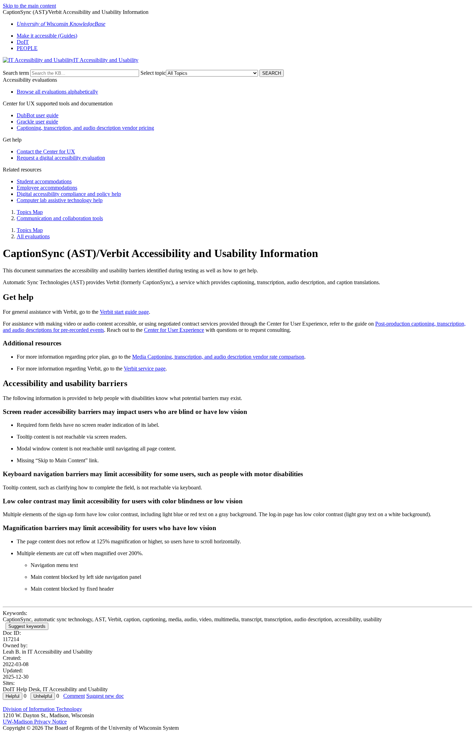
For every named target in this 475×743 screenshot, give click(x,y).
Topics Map (30, 212)
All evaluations (33, 236)
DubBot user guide (37, 115)
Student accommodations (44, 181)
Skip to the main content (29, 6)
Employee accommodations (47, 188)
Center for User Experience (174, 330)
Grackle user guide (37, 122)
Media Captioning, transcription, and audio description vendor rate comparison (218, 357)
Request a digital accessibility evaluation (61, 158)
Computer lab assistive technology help (60, 200)
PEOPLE (27, 48)
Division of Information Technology (42, 709)
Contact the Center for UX (46, 151)
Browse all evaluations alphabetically (57, 92)
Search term (16, 73)
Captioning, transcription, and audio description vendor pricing (85, 128)
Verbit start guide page (124, 312)
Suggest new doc (105, 696)
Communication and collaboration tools (60, 218)
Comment (74, 696)
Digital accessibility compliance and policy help (69, 194)
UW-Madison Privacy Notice (35, 722)
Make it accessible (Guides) (47, 36)
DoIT (23, 42)
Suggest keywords (27, 626)
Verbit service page (145, 369)
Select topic (153, 73)
